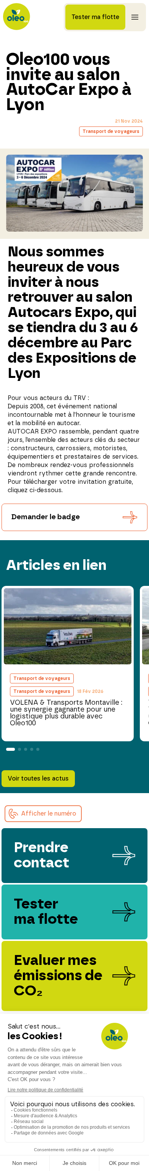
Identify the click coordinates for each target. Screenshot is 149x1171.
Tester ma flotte (95, 17)
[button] (43, 813)
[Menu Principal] (134, 17)
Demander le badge (45, 517)
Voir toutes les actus (38, 779)
